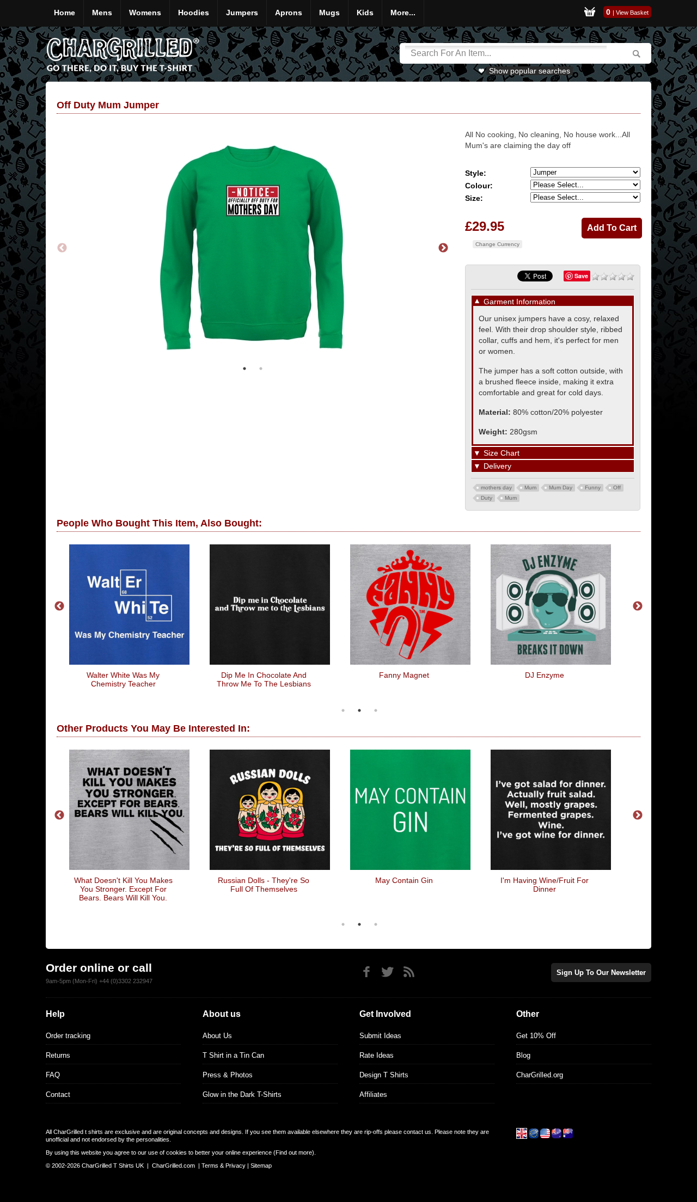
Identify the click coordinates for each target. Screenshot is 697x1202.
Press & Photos (228, 1075)
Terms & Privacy (223, 1165)
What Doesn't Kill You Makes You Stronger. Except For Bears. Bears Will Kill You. (123, 889)
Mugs (329, 12)
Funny (593, 487)
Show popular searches (529, 70)
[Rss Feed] (408, 972)
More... (402, 12)
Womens (145, 12)
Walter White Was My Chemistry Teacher (123, 679)
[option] (252, 248)
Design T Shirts (383, 1075)
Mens (102, 12)
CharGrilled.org (539, 1075)
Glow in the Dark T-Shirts (242, 1094)
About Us (217, 1036)
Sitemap (261, 1165)
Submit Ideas (380, 1036)
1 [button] (244, 368)
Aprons (288, 12)
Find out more (294, 1152)
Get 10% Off (536, 1036)
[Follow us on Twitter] (387, 972)
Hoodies (193, 12)
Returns (58, 1055)
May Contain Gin (404, 880)
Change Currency (497, 244)
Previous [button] (62, 248)
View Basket (632, 12)
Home (64, 12)
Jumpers (242, 12)
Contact (58, 1094)
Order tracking (68, 1036)
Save (581, 276)
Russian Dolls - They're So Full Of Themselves (263, 884)
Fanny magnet (404, 675)
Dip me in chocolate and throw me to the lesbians (264, 679)
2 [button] (260, 368)
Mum (530, 487)
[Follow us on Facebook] (366, 972)
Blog (523, 1055)
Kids (365, 12)
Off (617, 487)
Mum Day (560, 487)
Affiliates (373, 1094)
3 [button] (375, 710)
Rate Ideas (376, 1055)
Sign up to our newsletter (601, 972)
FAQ (53, 1075)
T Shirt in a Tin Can (233, 1055)
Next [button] (443, 248)
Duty (486, 498)
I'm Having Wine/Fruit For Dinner (544, 884)
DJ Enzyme (544, 675)
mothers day (496, 487)
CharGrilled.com (173, 1165)
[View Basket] (590, 13)
